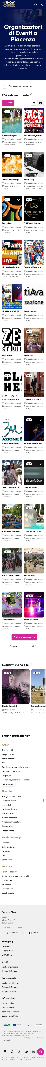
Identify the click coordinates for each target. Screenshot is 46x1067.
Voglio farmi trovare (11, 983)
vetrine (14, 86)
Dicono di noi (7, 950)
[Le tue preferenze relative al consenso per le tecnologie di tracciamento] (43, 800)
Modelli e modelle (9, 817)
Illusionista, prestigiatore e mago (16, 779)
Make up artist (8, 813)
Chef (4, 855)
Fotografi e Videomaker (12, 796)
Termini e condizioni (10, 1011)
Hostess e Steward (10, 809)
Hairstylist (6, 805)
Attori (4, 763)
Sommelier (7, 859)
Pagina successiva (22, 637)
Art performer (8, 754)
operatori (22, 86)
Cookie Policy (8, 1007)
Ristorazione (7, 888)
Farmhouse (7, 880)
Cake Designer (8, 847)
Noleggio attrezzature (11, 822)
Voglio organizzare (10, 967)
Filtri (10, 102)
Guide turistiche (9, 800)
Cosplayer (6, 775)
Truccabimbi (7, 750)
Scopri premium (9, 991)
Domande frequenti (10, 971)
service (28, 86)
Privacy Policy (8, 1003)
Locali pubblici (8, 893)
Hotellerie (6, 884)
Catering (6, 851)
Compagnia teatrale (11, 771)
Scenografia (7, 826)
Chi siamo (6, 946)
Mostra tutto (8, 784)
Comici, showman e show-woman (16, 767)
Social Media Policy (10, 1016)
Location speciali (9, 871)
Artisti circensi (8, 758)
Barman (5, 842)
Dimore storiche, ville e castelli (15, 876)
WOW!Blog (7, 955)
